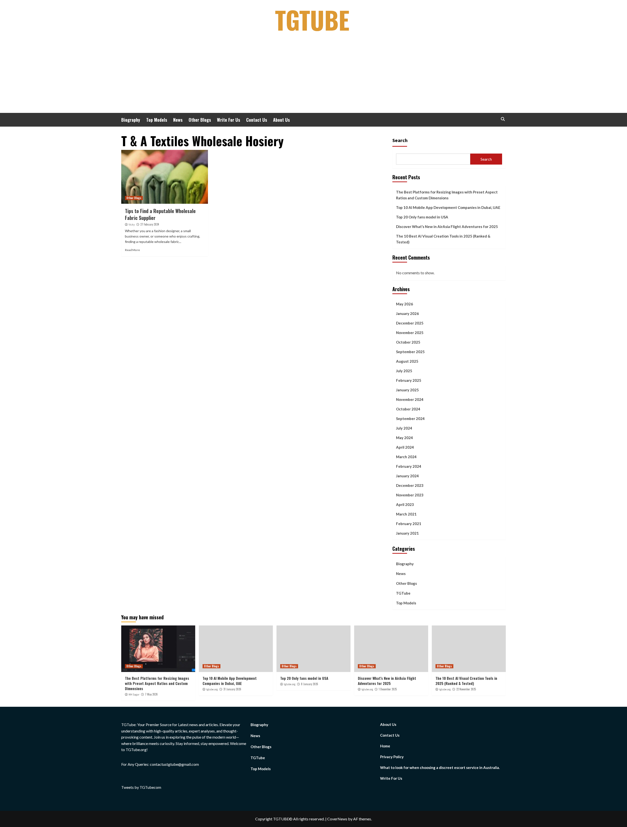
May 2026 (404, 304)
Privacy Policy (392, 757)
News (177, 120)
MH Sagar (134, 694)
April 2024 (405, 447)
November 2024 (409, 399)
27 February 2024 (149, 224)
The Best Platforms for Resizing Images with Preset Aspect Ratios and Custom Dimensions (447, 195)
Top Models (156, 120)
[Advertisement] (313, 76)
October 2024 (408, 409)
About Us (281, 120)
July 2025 (404, 371)
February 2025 (408, 380)
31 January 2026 (232, 689)
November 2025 (409, 332)
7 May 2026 (151, 694)
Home (385, 746)
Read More (132, 250)
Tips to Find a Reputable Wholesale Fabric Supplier (160, 214)
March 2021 (406, 514)
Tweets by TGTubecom (141, 787)
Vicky (132, 224)
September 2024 (410, 418)
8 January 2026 (309, 684)
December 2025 (409, 323)
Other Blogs (200, 120)
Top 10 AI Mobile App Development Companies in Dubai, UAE (448, 207)
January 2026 (407, 313)
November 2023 (409, 495)
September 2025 (410, 351)
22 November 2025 (466, 689)
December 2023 (409, 485)
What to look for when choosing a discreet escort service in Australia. (440, 767)
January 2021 (407, 533)
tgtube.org (212, 689)
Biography (130, 120)
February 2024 (408, 466)
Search (400, 140)
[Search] (503, 119)
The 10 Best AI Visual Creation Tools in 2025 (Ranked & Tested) (443, 239)
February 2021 (408, 523)
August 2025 (407, 361)
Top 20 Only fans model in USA (422, 217)
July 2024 (404, 428)
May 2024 (404, 437)
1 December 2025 (388, 689)
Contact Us (256, 120)
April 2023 (405, 504)
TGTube (312, 19)
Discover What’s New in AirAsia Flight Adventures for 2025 (447, 226)
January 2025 (407, 390)
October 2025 (408, 342)
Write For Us (228, 120)
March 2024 (406, 457)
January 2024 (407, 476)
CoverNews (337, 818)
